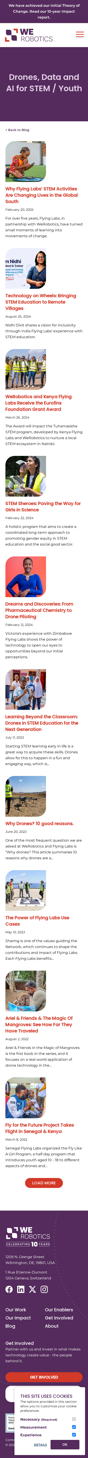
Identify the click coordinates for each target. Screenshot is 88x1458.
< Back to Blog (17, 130)
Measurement (33, 1427)
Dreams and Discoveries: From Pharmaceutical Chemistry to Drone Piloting (39, 610)
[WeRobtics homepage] (29, 35)
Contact (11, 1440)
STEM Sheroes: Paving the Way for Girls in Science (43, 506)
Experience (31, 1435)
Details (40, 1444)
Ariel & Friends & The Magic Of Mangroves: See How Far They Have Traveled (39, 1024)
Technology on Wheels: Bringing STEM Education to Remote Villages (40, 301)
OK (64, 1444)
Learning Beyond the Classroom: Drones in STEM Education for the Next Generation (41, 723)
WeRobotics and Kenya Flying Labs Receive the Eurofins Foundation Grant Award (38, 402)
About (52, 1326)
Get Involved (59, 1318)
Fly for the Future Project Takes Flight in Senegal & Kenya (39, 1128)
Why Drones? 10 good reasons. (39, 823)
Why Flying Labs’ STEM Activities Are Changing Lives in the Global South (41, 195)
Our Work (15, 1310)
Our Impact (18, 1318)
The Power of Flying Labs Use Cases (37, 921)
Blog (10, 1326)
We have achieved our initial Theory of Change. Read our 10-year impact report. (44, 11)
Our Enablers (59, 1310)
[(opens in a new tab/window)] (9, 1289)
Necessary (38, 1419)
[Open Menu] (79, 34)
